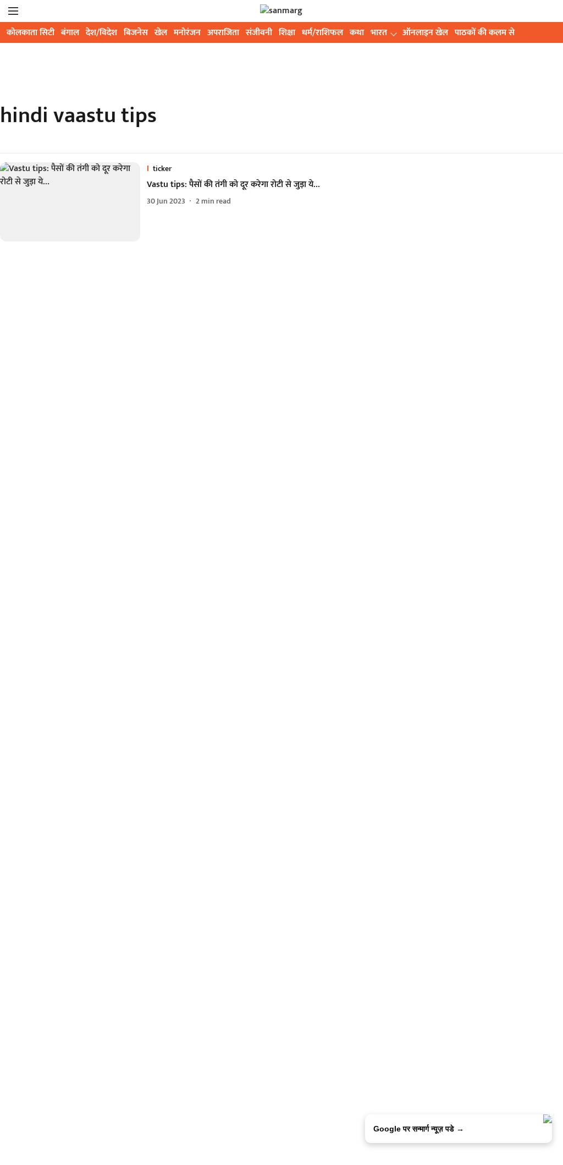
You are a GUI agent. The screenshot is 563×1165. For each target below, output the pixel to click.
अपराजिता (223, 32)
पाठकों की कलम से (485, 32)
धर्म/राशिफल (322, 32)
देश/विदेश (101, 32)
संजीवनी (259, 32)
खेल (160, 32)
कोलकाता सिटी (30, 32)
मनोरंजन (187, 32)
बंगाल (70, 32)
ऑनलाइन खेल (425, 32)
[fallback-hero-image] (73, 201)
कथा (357, 32)
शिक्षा (287, 32)
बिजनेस (136, 32)
